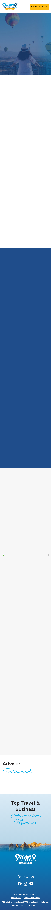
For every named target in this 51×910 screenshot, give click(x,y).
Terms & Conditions (32, 897)
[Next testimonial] (29, 786)
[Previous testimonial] (22, 786)
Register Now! (39, 6)
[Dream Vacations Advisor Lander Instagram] (25, 884)
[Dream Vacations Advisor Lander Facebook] (20, 884)
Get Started (14, 549)
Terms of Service (27, 905)
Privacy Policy (16, 897)
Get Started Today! (25, 241)
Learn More (25, 461)
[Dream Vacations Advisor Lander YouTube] (31, 884)
